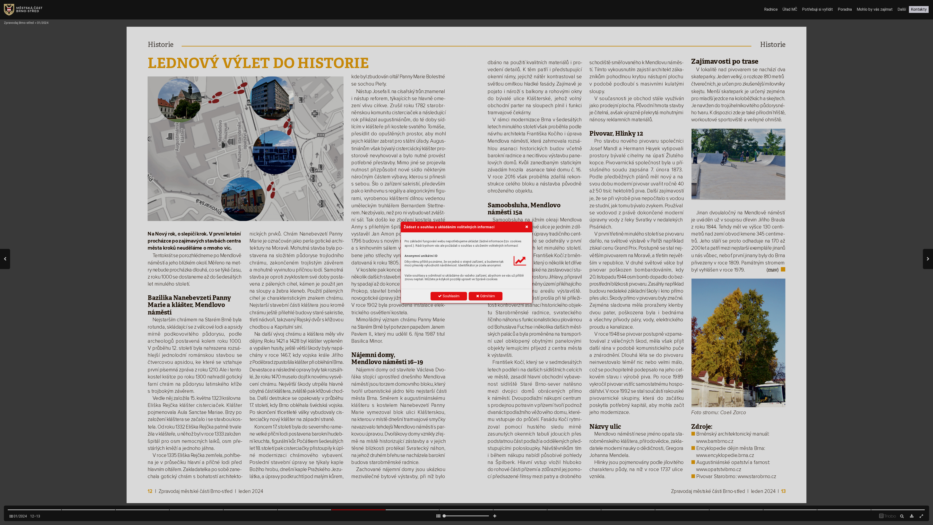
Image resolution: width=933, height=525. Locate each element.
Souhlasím (450, 296)
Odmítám (487, 296)
